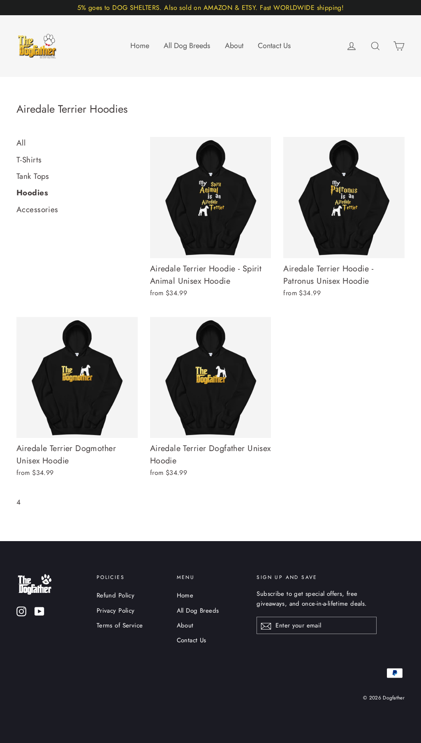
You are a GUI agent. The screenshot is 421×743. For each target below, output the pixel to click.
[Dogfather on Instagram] (21, 610)
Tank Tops (32, 176)
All (20, 142)
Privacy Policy (116, 610)
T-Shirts (29, 159)
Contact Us (274, 45)
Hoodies (32, 192)
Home (139, 45)
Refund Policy (116, 595)
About (234, 45)
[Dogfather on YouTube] (39, 610)
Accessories (37, 209)
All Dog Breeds (187, 45)
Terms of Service (120, 625)
